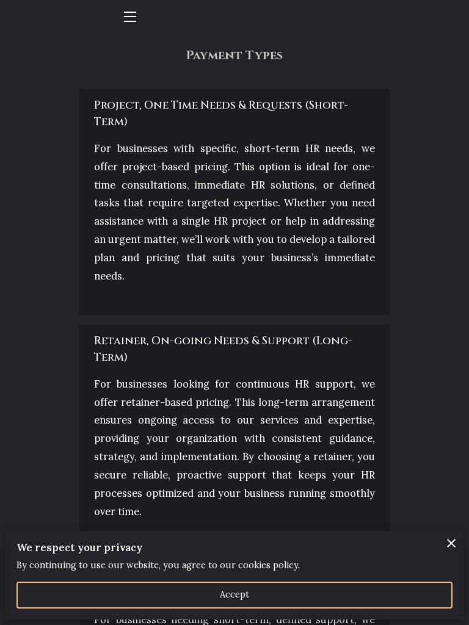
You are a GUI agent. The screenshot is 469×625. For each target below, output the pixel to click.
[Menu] (129, 17)
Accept (235, 594)
